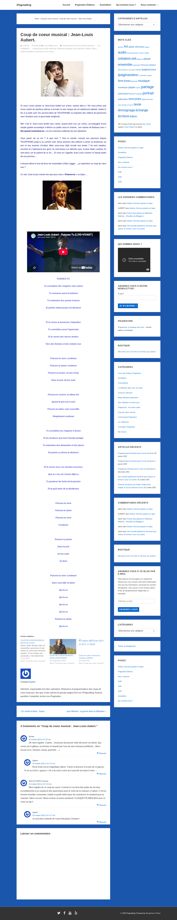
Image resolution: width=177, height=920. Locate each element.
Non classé (122, 432)
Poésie (88, 49)
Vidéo (93, 49)
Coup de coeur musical (84, 46)
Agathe (32, 682)
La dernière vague (145, 75)
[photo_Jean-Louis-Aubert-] (63, 98)
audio (45, 49)
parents (138, 87)
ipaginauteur (128, 75)
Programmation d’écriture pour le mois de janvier (136, 461)
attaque (147, 47)
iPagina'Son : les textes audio (129, 407)
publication (123, 99)
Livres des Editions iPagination (129, 373)
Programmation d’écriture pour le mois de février (136, 453)
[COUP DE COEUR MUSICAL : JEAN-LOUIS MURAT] (63, 646)
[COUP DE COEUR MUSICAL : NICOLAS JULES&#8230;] (35, 650)
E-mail (121, 294)
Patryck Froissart (135, 94)
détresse (140, 59)
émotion (80, 49)
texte (137, 104)
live (46, 52)
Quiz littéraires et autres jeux (129, 402)
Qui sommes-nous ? (126, 5)
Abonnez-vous (128, 609)
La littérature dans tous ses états (130, 388)
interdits (138, 70)
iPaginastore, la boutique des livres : (131, 327)
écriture (123, 116)
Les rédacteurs (123, 422)
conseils (141, 53)
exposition (136, 65)
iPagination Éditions (85, 5)
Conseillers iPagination (126, 427)
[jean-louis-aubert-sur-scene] (63, 211)
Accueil (66, 5)
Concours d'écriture (125, 393)
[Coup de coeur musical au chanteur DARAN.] (92, 646)
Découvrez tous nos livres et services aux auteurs (137, 352)
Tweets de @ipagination (127, 646)
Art (74, 49)
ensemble (125, 64)
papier (131, 87)
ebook (146, 58)
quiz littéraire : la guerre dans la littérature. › (86, 711)
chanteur (39, 52)
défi (134, 58)
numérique (123, 87)
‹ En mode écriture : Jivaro (32, 711)
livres (127, 80)
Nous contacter (148, 5)
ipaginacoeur (149, 69)
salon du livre (147, 99)
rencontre (135, 99)
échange (142, 110)
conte (146, 53)
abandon (120, 47)
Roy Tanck (147, 124)
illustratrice (124, 70)
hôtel (119, 70)
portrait (61, 49)
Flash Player (129, 127)
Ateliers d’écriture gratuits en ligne (130, 148)
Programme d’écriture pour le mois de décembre (136, 469)
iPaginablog (24, 4)
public (51, 52)
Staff (120, 172)
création (124, 58)
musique (69, 49)
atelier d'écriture (136, 47)
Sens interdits (122, 105)
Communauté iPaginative (127, 417)
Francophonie (123, 383)
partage (52, 49)
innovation (132, 70)
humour (152, 65)
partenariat (123, 93)
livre (120, 80)
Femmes (144, 65)
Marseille (134, 81)
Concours (134, 53)
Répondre (102, 753)
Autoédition (105, 5)
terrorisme (130, 105)
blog (128, 53)
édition (133, 116)
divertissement (27, 52)
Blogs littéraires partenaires (128, 398)
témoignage (126, 110)
